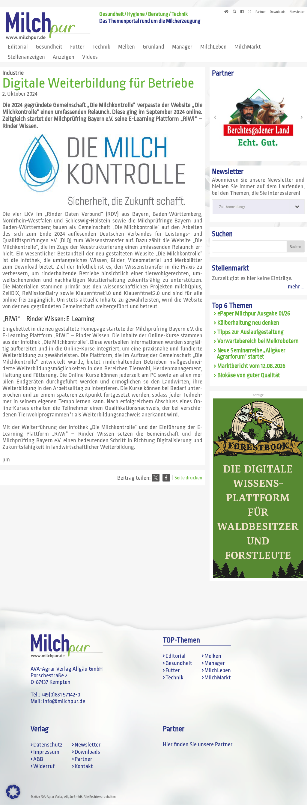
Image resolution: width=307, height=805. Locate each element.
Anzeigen (63, 57)
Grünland (153, 46)
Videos (90, 57)
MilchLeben (213, 46)
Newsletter (297, 12)
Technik (101, 46)
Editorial (18, 46)
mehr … (296, 286)
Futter (77, 46)
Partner (260, 12)
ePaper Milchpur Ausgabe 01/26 (253, 313)
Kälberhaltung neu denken (248, 323)
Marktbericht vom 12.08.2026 (251, 366)
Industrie (13, 73)
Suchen (222, 234)
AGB (38, 759)
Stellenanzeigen (26, 57)
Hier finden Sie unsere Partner (198, 744)
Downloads (277, 12)
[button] (155, 478)
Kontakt (84, 766)
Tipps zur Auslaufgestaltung (250, 332)
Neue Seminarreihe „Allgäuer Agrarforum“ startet (251, 353)
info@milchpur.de (64, 701)
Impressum (46, 752)
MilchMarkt (247, 46)
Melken (126, 46)
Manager (182, 46)
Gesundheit (49, 46)
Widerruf (44, 766)
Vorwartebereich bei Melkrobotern (258, 341)
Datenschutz (47, 744)
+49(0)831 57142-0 (60, 694)
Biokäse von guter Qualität (248, 375)
